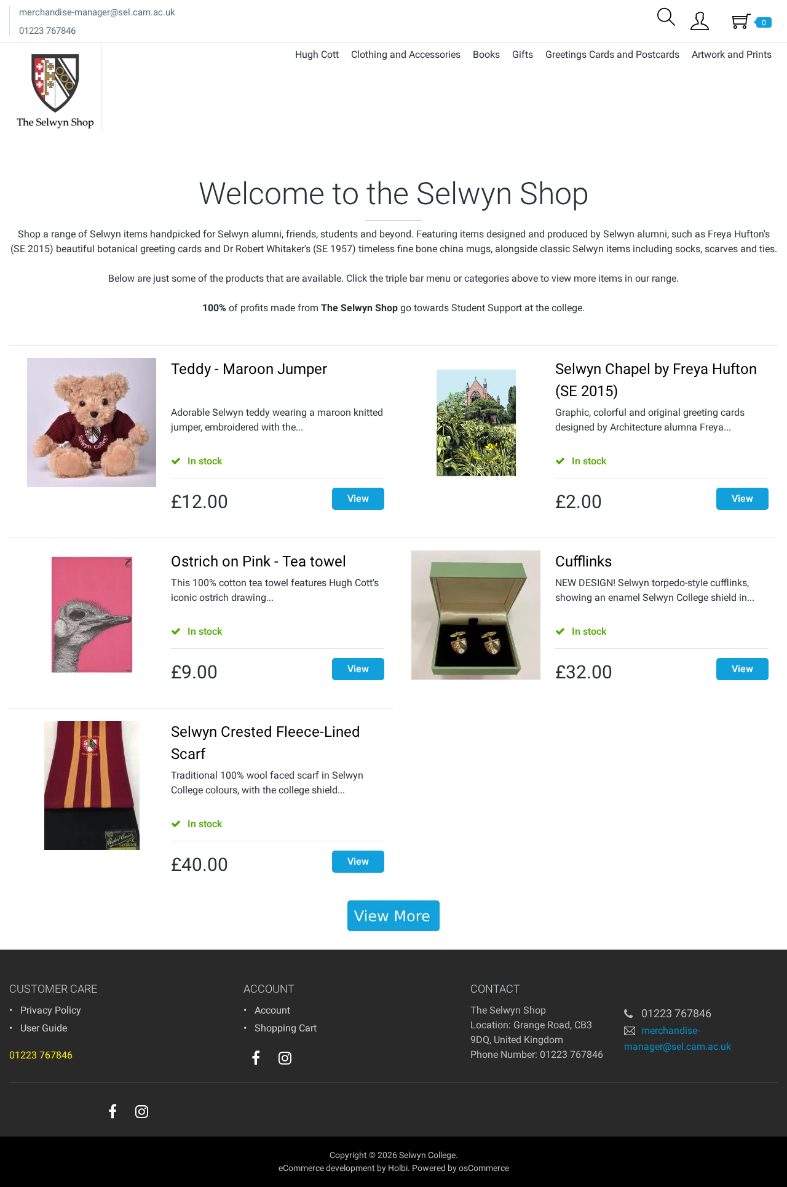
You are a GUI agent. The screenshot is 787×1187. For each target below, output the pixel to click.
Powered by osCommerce (460, 1168)
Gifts (522, 54)
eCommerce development (327, 1168)
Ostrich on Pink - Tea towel (258, 561)
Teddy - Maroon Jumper (249, 369)
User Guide (43, 1028)
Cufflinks (583, 561)
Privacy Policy (50, 1010)
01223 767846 (47, 30)
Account (272, 1010)
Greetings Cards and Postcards (612, 54)
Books (486, 54)
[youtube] (310, 1060)
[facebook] (256, 1058)
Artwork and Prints (732, 54)
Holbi (398, 1168)
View (358, 498)
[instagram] (285, 1058)
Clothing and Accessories (406, 54)
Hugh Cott (317, 54)
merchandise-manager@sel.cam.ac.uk (97, 12)
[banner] (393, 915)
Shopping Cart (286, 1028)
